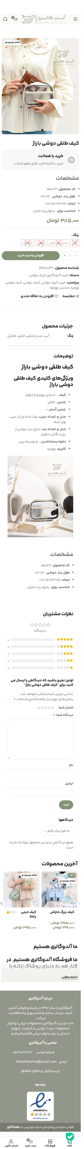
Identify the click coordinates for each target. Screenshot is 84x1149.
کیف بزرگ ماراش (62, 912)
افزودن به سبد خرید (30, 255)
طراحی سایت (66, 1127)
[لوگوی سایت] (44, 19)
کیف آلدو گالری (57, 275)
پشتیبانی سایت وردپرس (38, 1127)
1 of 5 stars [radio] (52, 707)
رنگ (76, 235)
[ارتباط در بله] (70, 1138)
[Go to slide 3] (34, 130)
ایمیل (69, 783)
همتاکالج (13, 1127)
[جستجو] (5, 19)
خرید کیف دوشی (53, 283)
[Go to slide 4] (29, 130)
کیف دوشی (37, 275)
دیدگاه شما (63, 715)
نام (71, 765)
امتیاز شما (66, 707)
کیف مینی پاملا (28, 914)
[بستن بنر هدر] (5, 7)
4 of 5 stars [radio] (42, 707)
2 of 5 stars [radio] (49, 707)
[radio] (75, 243)
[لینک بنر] (40, 7)
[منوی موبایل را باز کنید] (75, 19)
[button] (74, 86)
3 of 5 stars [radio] (45, 707)
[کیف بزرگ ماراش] (60, 889)
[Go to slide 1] (42, 130)
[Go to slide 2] (38, 130)
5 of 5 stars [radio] (38, 707)
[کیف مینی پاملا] (21, 889)
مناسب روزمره (60, 288)
